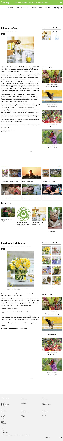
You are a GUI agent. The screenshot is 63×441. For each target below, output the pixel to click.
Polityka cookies (4, 405)
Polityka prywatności (5, 404)
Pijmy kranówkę (36, 224)
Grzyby (22, 415)
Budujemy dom (24, 403)
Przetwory (3, 427)
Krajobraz (23, 416)
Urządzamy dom (24, 402)
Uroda (2, 412)
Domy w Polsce (24, 399)
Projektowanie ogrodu (46, 404)
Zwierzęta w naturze (25, 414)
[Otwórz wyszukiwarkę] (58, 2)
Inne (2, 428)
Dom (16, 2)
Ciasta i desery (3, 424)
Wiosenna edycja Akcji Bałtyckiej (6, 220)
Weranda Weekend (25, 7)
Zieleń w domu (44, 403)
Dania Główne (3, 423)
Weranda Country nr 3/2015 (52, 84)
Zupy (2, 422)
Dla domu (3, 415)
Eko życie (2, 416)
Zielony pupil (51, 231)
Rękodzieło (40, 2)
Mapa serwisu (3, 406)
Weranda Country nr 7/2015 (22, 222)
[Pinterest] (61, 7)
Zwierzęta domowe (25, 412)
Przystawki (3, 421)
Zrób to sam (44, 415)
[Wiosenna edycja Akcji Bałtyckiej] (8, 212)
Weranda (17, 7)
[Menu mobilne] (61, 2)
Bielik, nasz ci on (52, 106)
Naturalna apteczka (5, 414)
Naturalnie (24, 2)
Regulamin (3, 403)
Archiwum (3, 402)
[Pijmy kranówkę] (39, 214)
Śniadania (3, 420)
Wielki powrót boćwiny (52, 86)
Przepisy (46, 2)
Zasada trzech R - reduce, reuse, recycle (23, 225)
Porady (43, 402)
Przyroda (34, 2)
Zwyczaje (43, 414)
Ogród (19, 2)
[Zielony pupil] (55, 217)
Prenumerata (4, 432)
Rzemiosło (44, 412)
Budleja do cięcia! (52, 147)
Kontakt (2, 409)
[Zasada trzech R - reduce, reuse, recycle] (24, 214)
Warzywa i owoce (45, 399)
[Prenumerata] (59, 437)
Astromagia (34, 7)
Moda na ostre (52, 127)
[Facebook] (55, 7)
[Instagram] (58, 7)
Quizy (30, 2)
